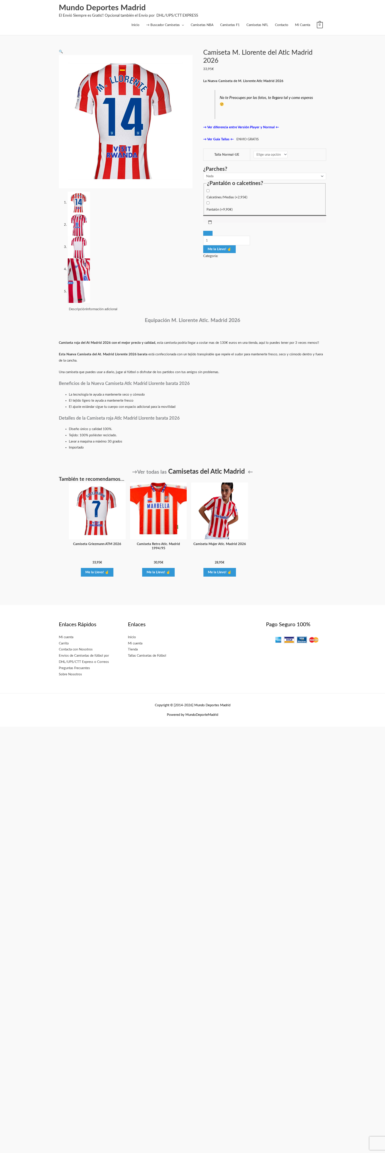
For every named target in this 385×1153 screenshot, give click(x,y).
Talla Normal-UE (226, 154)
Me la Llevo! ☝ (219, 249)
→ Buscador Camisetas (163, 25)
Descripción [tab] (77, 309)
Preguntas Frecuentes (74, 668)
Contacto (281, 25)
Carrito (64, 643)
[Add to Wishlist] (208, 233)
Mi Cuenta (302, 25)
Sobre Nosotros (70, 674)
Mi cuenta (66, 637)
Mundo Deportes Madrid (102, 8)
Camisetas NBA (202, 25)
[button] (61, 51)
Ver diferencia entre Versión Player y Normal (241, 127)
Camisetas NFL (257, 25)
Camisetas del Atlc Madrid (206, 471)
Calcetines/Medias (227, 197)
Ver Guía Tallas (218, 139)
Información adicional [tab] (101, 309)
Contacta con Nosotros (76, 649)
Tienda (133, 649)
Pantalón (220, 209)
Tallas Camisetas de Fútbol (147, 655)
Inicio (135, 25)
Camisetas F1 (230, 25)
